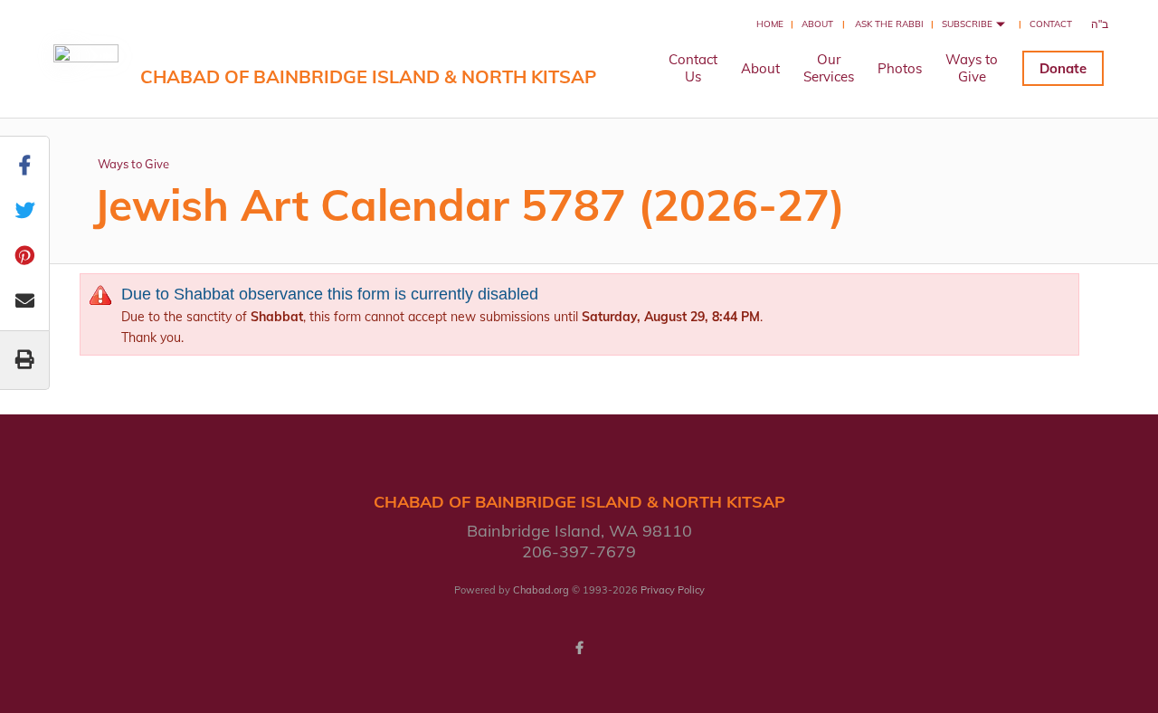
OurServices (828, 68)
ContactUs (693, 68)
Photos (900, 68)
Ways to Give (133, 164)
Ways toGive (971, 68)
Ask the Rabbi (889, 24)
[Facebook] (579, 648)
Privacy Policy (673, 590)
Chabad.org (541, 590)
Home (769, 24)
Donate (1063, 68)
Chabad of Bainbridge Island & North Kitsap (368, 76)
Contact (1051, 24)
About (817, 24)
